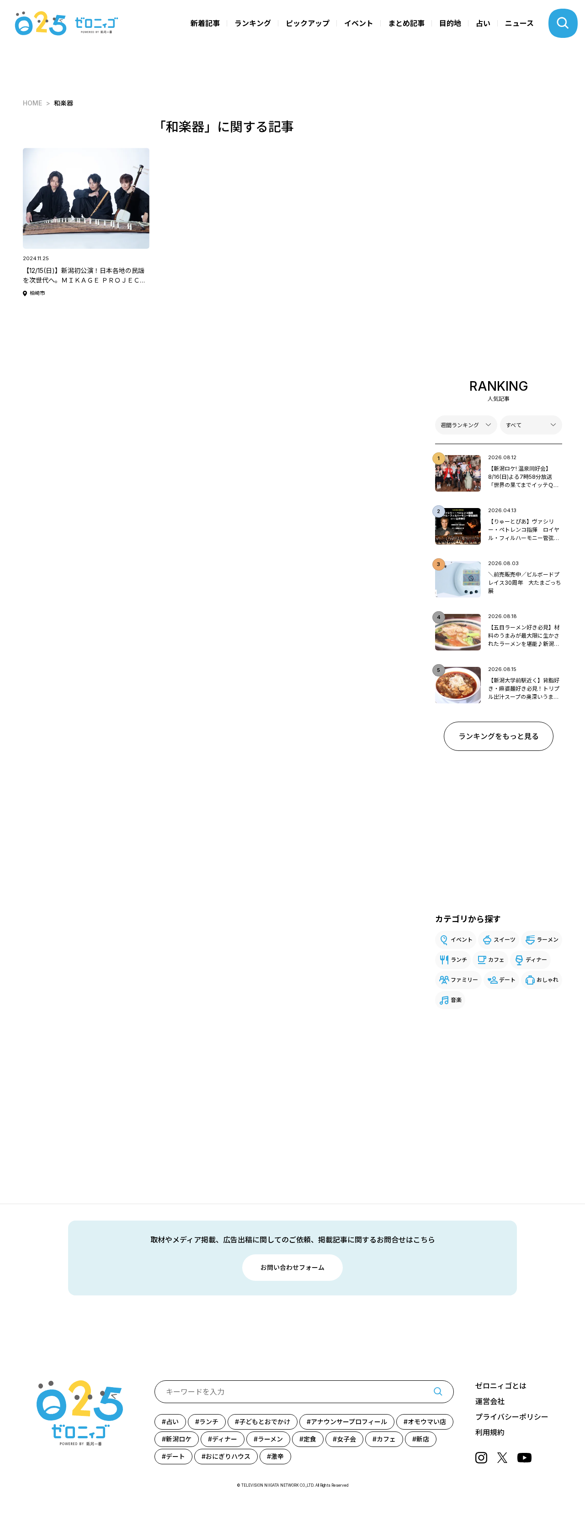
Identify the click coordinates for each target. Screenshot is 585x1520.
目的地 (450, 23)
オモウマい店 (427, 1422)
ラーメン (547, 939)
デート (507, 979)
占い (483, 23)
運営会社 (490, 1401)
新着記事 (205, 23)
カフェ (496, 959)
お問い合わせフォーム (292, 1267)
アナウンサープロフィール (349, 1422)
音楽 (456, 999)
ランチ (459, 959)
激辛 (277, 1456)
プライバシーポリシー (511, 1416)
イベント (358, 23)
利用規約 (490, 1432)
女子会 (346, 1439)
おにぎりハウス (228, 1456)
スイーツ (505, 939)
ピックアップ (308, 23)
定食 (309, 1439)
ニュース (519, 23)
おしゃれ (547, 979)
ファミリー (464, 979)
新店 (422, 1439)
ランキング (252, 23)
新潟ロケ (178, 1439)
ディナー (536, 959)
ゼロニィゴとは (500, 1385)
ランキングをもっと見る (498, 736)
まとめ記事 (406, 23)
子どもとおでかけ (264, 1422)
